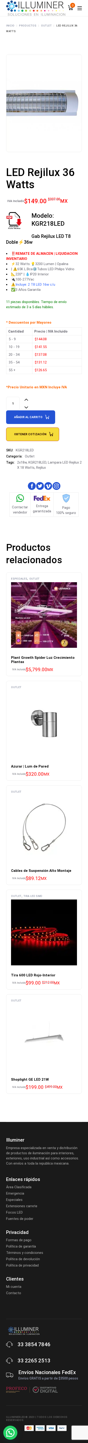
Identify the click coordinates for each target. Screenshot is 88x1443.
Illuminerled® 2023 (20, 1417)
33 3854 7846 (34, 1344)
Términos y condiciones (24, 1253)
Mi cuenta (13, 1287)
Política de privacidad (22, 1265)
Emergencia (15, 1193)
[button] (10, 1433)
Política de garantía (21, 1246)
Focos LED (14, 1212)
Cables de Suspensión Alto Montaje (41, 871)
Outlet (29, 456)
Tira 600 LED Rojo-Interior (33, 975)
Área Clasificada (18, 1187)
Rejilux (41, 467)
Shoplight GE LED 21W (30, 1079)
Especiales (19, 578)
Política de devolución (23, 1259)
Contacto (13, 1293)
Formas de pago (18, 1240)
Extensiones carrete (21, 1206)
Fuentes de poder (19, 1219)
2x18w (22, 462)
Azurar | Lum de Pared (30, 766)
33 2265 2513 (34, 1361)
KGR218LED (37, 462)
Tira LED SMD (32, 896)
